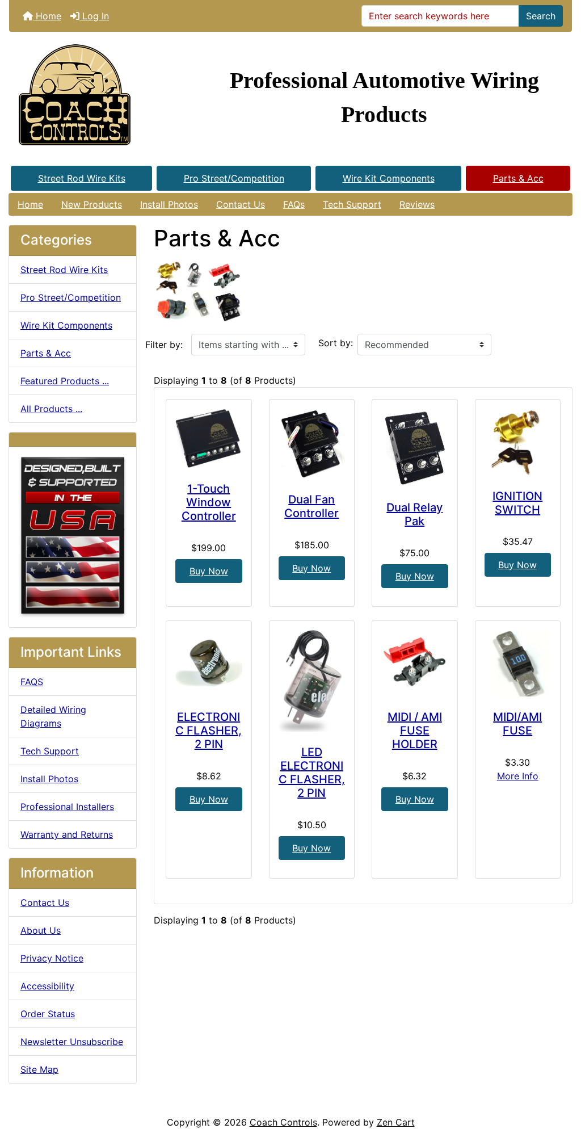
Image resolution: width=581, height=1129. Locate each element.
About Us (40, 930)
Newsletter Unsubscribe (71, 1041)
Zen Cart (396, 1122)
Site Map (39, 1069)
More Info (517, 776)
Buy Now (209, 571)
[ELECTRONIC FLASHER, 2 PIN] (208, 663)
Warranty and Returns (66, 834)
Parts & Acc (518, 178)
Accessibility (47, 986)
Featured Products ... (64, 381)
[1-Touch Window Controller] (208, 438)
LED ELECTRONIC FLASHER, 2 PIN (312, 772)
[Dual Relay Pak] (414, 448)
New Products (91, 204)
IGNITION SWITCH (517, 503)
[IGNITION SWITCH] (518, 442)
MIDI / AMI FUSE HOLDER (415, 730)
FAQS (31, 681)
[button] (560, 1073)
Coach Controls (283, 1122)
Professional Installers (67, 806)
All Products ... (51, 408)
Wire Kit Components (389, 178)
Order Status (47, 1013)
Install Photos (169, 204)
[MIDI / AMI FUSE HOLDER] (414, 663)
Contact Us (240, 204)
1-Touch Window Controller (209, 502)
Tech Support (352, 204)
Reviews (417, 204)
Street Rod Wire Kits (81, 178)
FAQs (294, 204)
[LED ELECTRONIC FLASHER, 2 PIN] (312, 681)
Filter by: (164, 344)
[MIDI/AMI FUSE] (518, 663)
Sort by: (335, 343)
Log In (94, 16)
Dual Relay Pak (414, 514)
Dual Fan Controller (311, 506)
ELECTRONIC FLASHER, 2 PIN (208, 730)
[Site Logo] (103, 97)
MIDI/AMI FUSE (517, 723)
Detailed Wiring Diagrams (53, 716)
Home (47, 16)
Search (540, 16)
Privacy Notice (51, 958)
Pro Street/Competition (234, 178)
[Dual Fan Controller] (312, 444)
